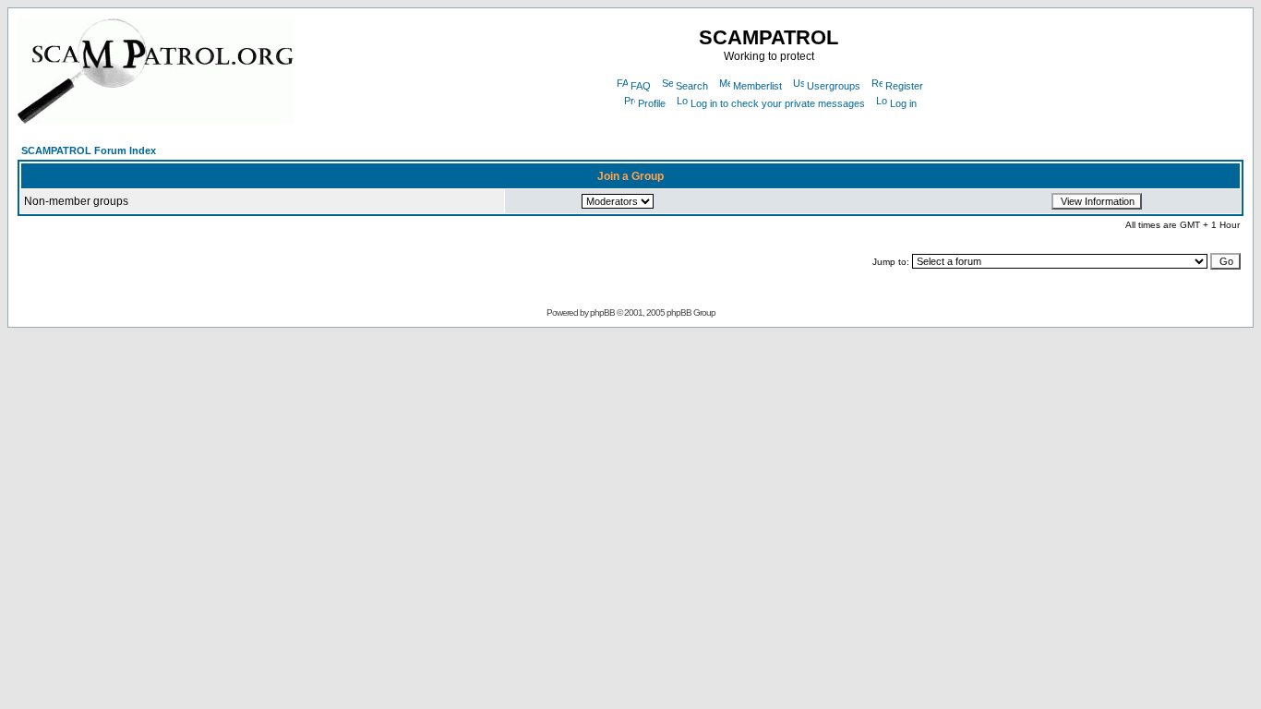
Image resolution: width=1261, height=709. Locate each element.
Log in (903, 103)
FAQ (640, 85)
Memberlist (757, 85)
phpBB (602, 312)
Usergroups (833, 85)
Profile (652, 103)
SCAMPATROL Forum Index (88, 150)
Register (904, 85)
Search (692, 85)
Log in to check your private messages (778, 103)
